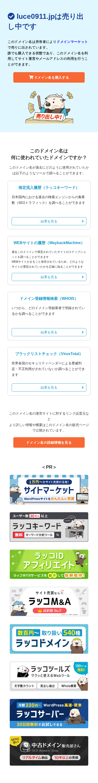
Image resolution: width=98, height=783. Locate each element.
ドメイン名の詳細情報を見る (49, 442)
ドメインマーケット (72, 42)
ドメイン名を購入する (51, 77)
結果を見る (49, 221)
